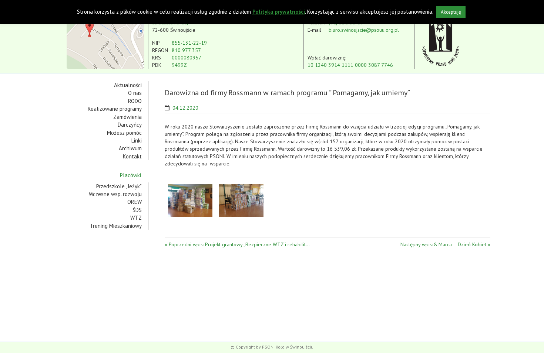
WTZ (136, 217)
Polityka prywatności (278, 11)
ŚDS (137, 209)
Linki (136, 140)
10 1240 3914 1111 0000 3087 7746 (350, 65)
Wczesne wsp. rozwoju (115, 194)
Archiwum (130, 148)
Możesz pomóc (124, 132)
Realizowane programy (115, 108)
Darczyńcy (130, 124)
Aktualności (128, 85)
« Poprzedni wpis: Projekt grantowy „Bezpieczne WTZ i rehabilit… (237, 244)
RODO (135, 100)
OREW (134, 201)
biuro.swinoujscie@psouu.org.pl (364, 30)
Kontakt (132, 156)
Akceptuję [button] (451, 12)
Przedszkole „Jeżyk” (119, 186)
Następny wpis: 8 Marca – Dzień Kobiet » (445, 244)
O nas (135, 92)
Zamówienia (127, 116)
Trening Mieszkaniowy (116, 225)
